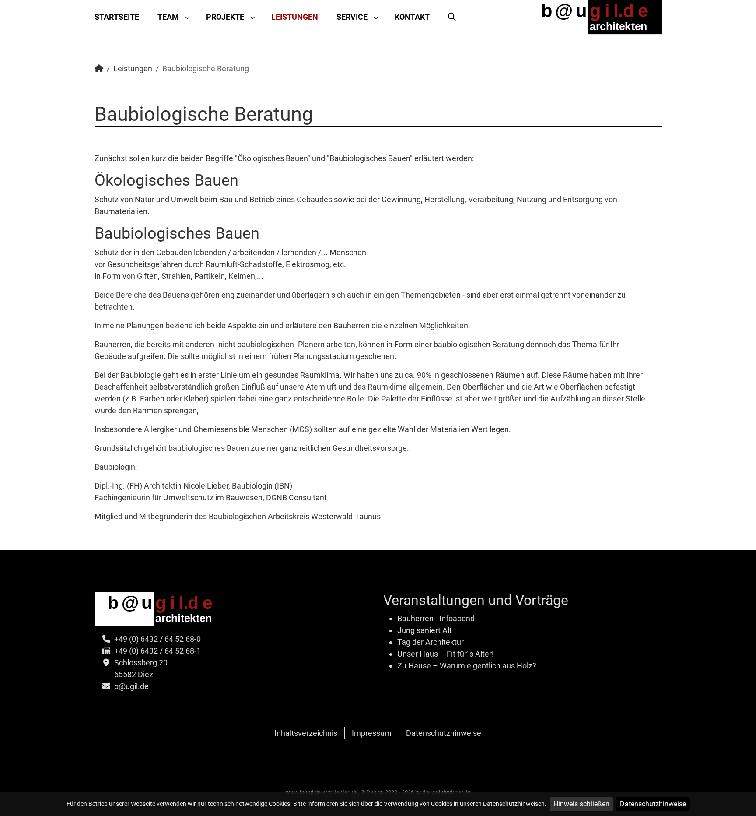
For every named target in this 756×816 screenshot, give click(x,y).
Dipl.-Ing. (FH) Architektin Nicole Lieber (161, 485)
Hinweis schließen (581, 804)
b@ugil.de (131, 686)
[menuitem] (121, 17)
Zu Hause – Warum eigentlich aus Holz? (466, 665)
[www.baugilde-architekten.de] (595, 16)
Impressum (372, 733)
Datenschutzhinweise (653, 804)
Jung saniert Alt (424, 630)
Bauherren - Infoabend (436, 618)
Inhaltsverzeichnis (305, 733)
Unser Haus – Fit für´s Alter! (445, 653)
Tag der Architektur (430, 642)
